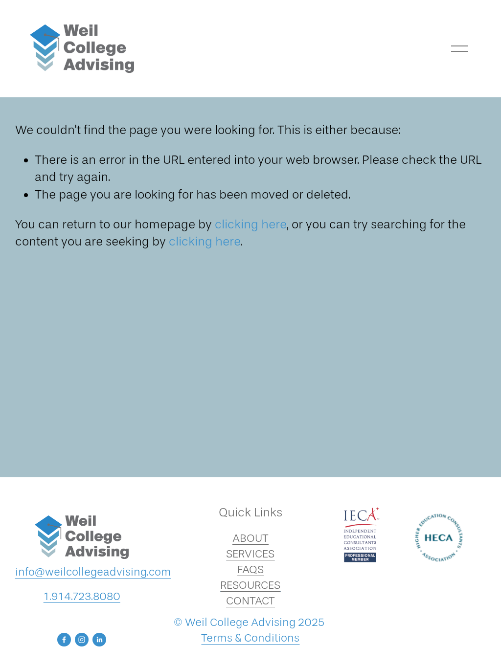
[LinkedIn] (99, 639)
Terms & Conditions (250, 638)
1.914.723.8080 (82, 596)
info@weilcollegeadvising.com (93, 572)
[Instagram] (82, 639)
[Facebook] (64, 639)
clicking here (251, 224)
